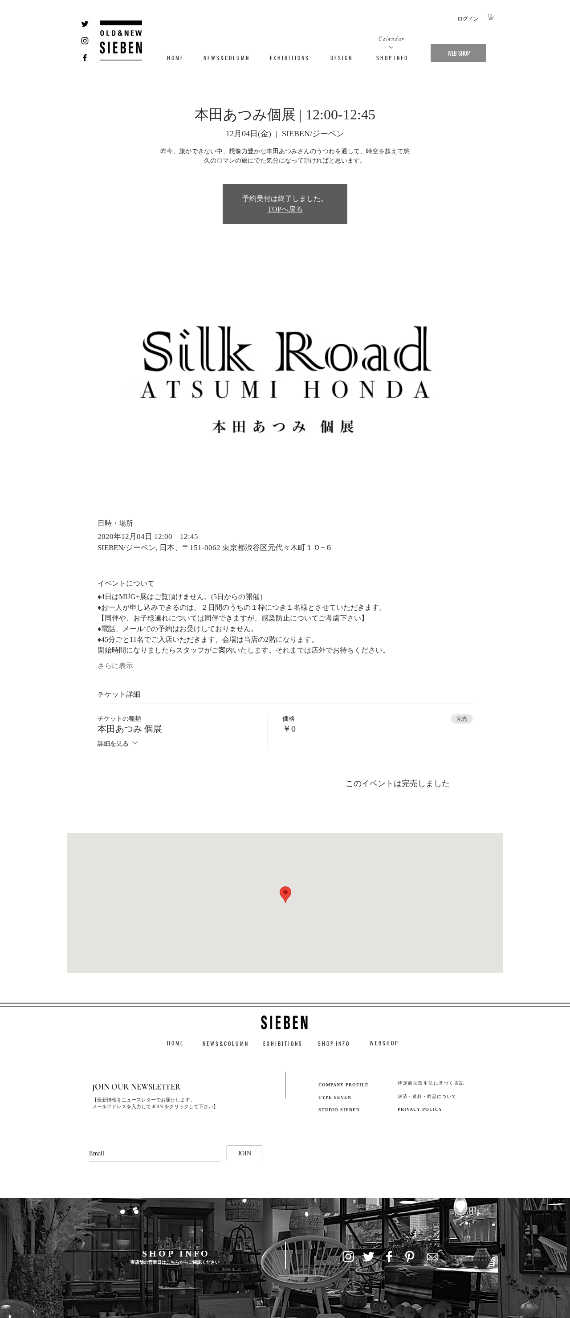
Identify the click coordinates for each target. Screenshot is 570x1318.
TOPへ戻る (285, 209)
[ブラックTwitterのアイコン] (85, 24)
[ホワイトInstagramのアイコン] (348, 1256)
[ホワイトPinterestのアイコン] (409, 1256)
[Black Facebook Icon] (85, 57)
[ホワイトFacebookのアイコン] (389, 1256)
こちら (172, 1262)
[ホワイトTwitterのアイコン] (368, 1256)
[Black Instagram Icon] (85, 40)
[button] (491, 17)
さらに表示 (115, 665)
